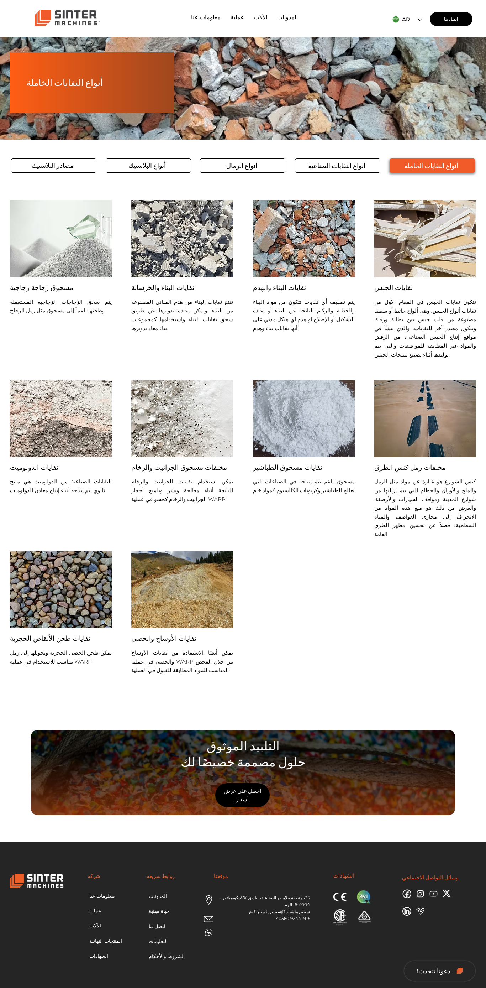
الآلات (95, 925)
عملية (95, 911)
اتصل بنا (157, 926)
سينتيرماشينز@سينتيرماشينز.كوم (279, 911)
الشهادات (98, 956)
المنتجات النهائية (105, 941)
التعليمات (158, 941)
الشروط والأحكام (167, 956)
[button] (237, 17)
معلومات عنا (102, 896)
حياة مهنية (159, 911)
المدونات (158, 896)
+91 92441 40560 (293, 918)
